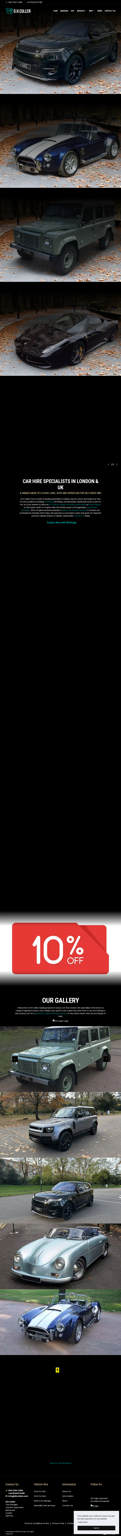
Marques (64, 11)
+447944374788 (34, 2)
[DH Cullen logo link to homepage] (18, 10)
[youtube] (114, 2)
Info (91, 11)
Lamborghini (80, 504)
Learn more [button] (82, 1522)
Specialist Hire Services (44, 1505)
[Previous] (108, 464)
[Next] (116, 464)
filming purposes (59, 1013)
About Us (66, 1491)
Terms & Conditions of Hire (36, 1523)
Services (81, 11)
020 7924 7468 (15, 2)
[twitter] (104, 2)
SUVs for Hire (40, 1496)
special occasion (43, 1013)
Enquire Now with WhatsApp (61, 522)
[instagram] (107, 2)
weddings (48, 501)
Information (67, 1496)
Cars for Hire (40, 1491)
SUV (72, 11)
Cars (55, 11)
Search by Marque (42, 1500)
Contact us (79, 516)
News (99, 11)
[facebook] (100, 2)
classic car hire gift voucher (74, 510)
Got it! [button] (96, 1528)
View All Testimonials (60, 1463)
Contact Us (110, 11)
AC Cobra (53, 504)
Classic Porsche (66, 504)
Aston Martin (95, 504)
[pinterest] (111, 2)
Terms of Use (58, 1523)
